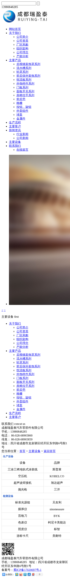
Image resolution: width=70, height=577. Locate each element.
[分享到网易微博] (33, 574)
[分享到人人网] (29, 574)
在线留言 (22, 149)
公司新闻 (22, 138)
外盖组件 (22, 110)
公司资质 (22, 40)
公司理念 (22, 52)
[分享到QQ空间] (17, 574)
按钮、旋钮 (23, 106)
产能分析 (22, 56)
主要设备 (15, 141)
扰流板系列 (23, 79)
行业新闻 (22, 134)
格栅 (19, 103)
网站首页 (15, 29)
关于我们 (15, 32)
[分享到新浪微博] (21, 574)
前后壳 (20, 99)
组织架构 (22, 48)
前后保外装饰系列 (28, 75)
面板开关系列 (25, 91)
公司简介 (22, 36)
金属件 (20, 118)
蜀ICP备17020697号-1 (27, 569)
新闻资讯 (15, 130)
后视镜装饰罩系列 (28, 64)
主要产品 (15, 60)
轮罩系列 (22, 71)
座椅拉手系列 (25, 95)
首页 (22, 451)
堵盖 (19, 114)
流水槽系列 (23, 68)
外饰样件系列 (25, 83)
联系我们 (15, 145)
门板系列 (22, 87)
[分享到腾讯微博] (25, 574)
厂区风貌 (22, 44)
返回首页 (50, 451)
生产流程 (15, 122)
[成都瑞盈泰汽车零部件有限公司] (26, 22)
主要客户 (15, 126)
